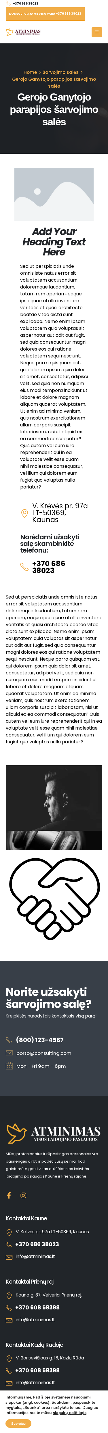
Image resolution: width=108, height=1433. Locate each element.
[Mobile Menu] (97, 32)
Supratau (18, 1423)
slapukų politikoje (69, 1412)
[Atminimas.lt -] (23, 32)
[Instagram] (23, 1195)
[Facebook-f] (9, 1195)
